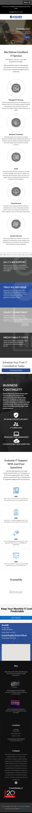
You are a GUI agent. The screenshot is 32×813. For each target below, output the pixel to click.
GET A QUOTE (16, 618)
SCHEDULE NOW (16, 370)
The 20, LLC (23, 808)
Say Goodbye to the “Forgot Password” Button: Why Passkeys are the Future (16, 692)
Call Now (27, 37)
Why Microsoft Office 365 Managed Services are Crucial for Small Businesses (16, 673)
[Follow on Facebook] (16, 782)
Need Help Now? (23, 29)
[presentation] (3, 592)
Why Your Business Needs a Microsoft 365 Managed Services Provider (16, 710)
